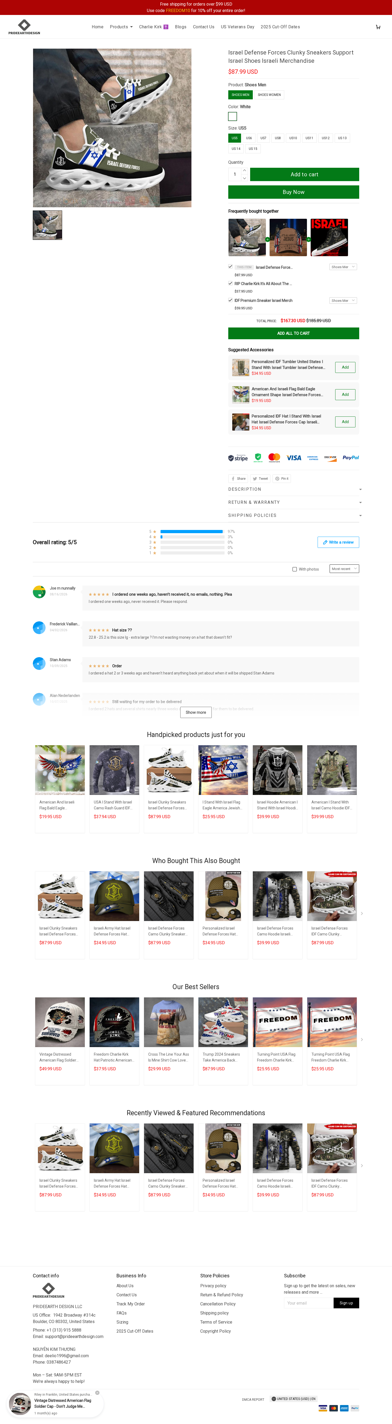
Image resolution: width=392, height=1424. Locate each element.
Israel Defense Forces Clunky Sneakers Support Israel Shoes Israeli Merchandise (274, 267)
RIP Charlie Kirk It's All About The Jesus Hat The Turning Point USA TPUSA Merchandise (264, 284)
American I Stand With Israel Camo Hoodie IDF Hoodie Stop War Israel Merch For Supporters (330, 806)
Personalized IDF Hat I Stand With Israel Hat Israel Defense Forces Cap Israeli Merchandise (286, 419)
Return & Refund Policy (221, 1294)
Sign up (346, 1303)
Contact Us (204, 26)
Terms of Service (216, 1322)
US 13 (342, 138)
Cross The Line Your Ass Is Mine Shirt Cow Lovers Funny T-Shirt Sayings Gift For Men (168, 1058)
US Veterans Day (238, 26)
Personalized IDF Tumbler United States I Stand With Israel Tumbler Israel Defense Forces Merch (287, 364)
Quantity (235, 162)
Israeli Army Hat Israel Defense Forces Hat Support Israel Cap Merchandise (112, 932)
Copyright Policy (215, 1331)
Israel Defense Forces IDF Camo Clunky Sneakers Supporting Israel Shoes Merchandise (329, 932)
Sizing (122, 1322)
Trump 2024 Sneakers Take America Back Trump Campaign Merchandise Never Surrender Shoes (221, 1058)
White (245, 106)
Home (97, 26)
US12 (326, 138)
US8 (278, 138)
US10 (293, 138)
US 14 (236, 149)
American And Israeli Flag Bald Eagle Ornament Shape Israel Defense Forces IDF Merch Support (286, 392)
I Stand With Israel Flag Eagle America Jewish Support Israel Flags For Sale (222, 806)
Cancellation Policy (218, 1303)
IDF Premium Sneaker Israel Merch (264, 300)
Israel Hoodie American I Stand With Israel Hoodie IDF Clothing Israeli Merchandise (277, 806)
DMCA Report (253, 1400)
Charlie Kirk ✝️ (154, 26)
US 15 (253, 149)
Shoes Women (269, 95)
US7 (263, 138)
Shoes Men (255, 84)
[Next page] (362, 914)
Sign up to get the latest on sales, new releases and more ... (319, 1289)
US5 (242, 128)
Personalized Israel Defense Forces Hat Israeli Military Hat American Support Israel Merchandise (223, 932)
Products (119, 26)
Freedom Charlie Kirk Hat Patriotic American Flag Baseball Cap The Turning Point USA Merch (113, 1058)
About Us (125, 1285)
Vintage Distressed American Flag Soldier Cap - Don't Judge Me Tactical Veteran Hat (57, 1058)
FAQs (122, 1313)
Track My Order (131, 1303)
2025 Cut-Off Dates (280, 26)
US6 (249, 138)
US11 (309, 138)
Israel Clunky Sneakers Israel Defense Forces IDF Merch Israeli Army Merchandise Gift (167, 806)
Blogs (181, 26)
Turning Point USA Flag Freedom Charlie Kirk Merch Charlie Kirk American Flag (276, 1058)
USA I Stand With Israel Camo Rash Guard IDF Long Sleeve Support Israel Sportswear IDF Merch (113, 806)
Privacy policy (213, 1285)
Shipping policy (214, 1313)
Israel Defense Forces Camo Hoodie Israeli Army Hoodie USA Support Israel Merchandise (275, 932)
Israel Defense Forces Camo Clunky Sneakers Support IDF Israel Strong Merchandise (167, 932)
